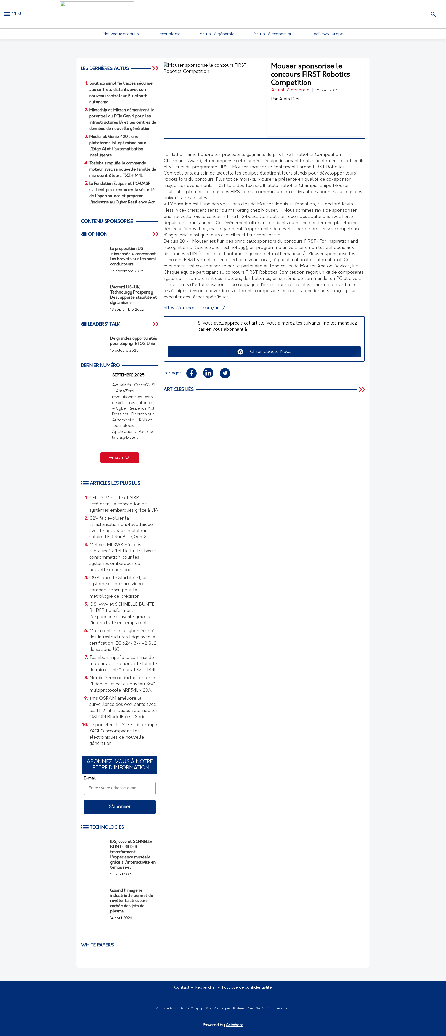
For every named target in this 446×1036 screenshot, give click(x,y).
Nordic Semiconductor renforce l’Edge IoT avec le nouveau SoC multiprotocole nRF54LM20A (122, 684)
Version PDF (120, 458)
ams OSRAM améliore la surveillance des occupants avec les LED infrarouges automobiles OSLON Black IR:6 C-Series (123, 707)
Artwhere (234, 1025)
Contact (181, 988)
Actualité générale (217, 34)
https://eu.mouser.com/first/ (194, 308)
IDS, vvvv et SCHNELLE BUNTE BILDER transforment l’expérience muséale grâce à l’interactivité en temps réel (121, 614)
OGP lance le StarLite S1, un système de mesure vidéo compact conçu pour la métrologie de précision (118, 587)
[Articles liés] (362, 389)
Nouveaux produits (121, 34)
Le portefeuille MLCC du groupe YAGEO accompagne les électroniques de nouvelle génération (123, 734)
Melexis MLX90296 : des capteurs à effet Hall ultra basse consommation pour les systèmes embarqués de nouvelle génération (122, 557)
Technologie (169, 34)
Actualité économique (274, 34)
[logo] (97, 14)
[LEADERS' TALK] (156, 324)
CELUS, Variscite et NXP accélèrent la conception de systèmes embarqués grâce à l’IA (123, 504)
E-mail (90, 778)
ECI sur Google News (267, 352)
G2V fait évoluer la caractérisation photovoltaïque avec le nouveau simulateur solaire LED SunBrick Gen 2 (121, 528)
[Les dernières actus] (156, 68)
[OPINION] (156, 234)
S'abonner (120, 807)
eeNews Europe (328, 34)
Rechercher (205, 988)
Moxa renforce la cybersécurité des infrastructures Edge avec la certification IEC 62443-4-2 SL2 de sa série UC (122, 640)
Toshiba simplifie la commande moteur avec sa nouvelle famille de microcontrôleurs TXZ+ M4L (123, 664)
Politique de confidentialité (247, 988)
